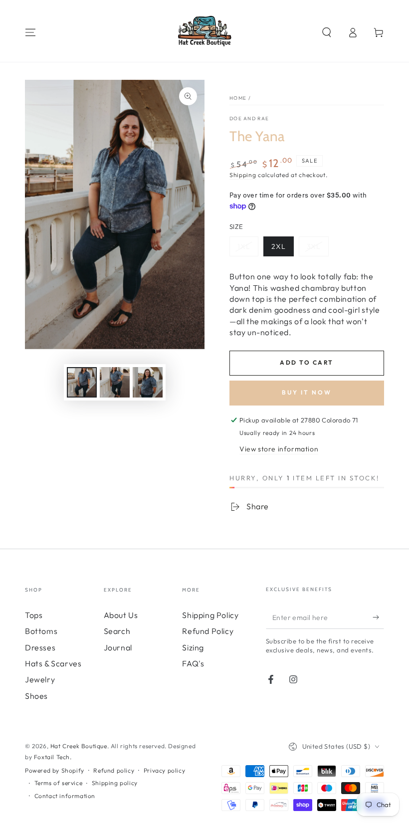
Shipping (242, 175)
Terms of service (58, 783)
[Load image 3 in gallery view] (148, 382)
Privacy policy (164, 770)
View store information (278, 448)
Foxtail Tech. (53, 757)
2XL (278, 246)
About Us (121, 615)
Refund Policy (207, 631)
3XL (314, 246)
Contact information (64, 796)
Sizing (193, 647)
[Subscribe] (378, 617)
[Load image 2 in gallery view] (115, 382)
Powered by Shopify (54, 770)
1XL (243, 246)
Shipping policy (115, 783)
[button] (327, 32)
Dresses (40, 647)
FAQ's (193, 663)
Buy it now (307, 392)
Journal (118, 647)
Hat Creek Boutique (78, 746)
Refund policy (113, 770)
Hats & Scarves (53, 663)
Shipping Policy (210, 615)
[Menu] (30, 32)
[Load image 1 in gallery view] (82, 382)
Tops (33, 615)
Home (237, 98)
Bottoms (41, 631)
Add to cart (306, 362)
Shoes (36, 696)
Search (117, 631)
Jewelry (40, 679)
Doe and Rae (249, 118)
